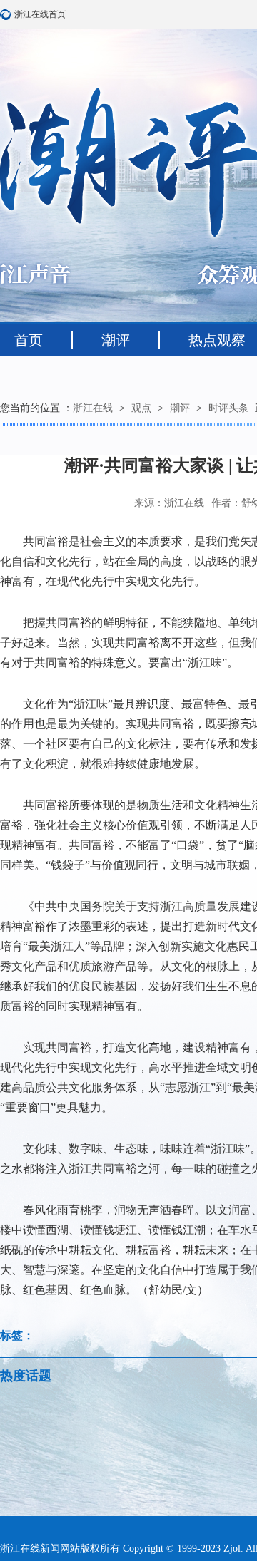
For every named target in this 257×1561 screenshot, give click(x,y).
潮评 (115, 340)
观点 (141, 408)
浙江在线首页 (7, 10)
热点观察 (217, 340)
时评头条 (228, 408)
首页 (28, 340)
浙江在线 (93, 408)
